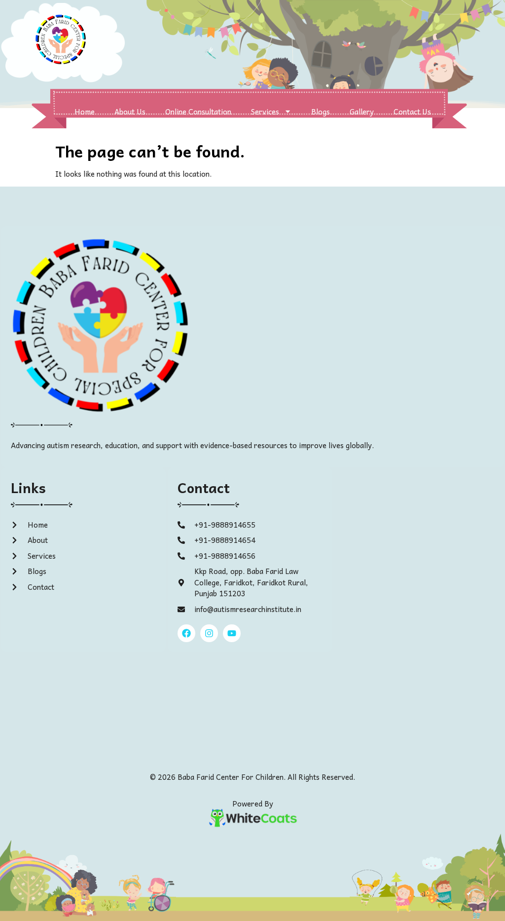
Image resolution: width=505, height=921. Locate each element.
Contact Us (412, 111)
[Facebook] (186, 633)
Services (265, 111)
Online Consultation (198, 111)
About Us (129, 111)
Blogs (320, 111)
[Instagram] (209, 633)
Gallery (362, 111)
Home (84, 111)
